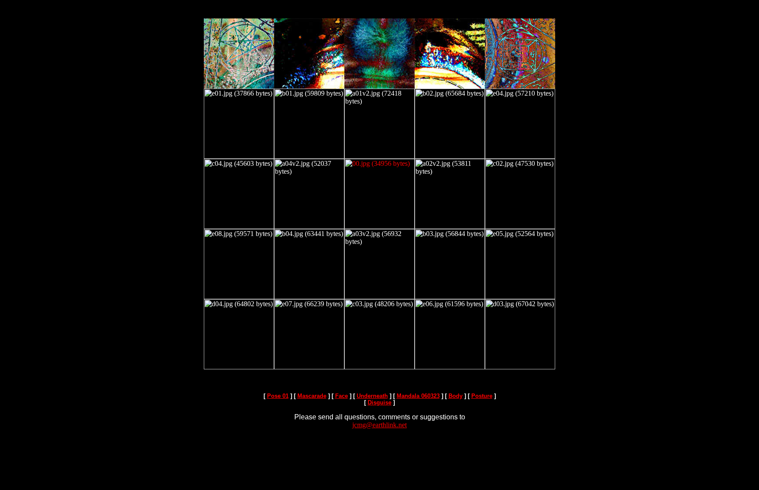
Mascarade (311, 396)
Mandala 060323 (418, 396)
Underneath (372, 396)
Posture (481, 396)
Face (341, 396)
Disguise (379, 402)
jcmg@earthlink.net (379, 425)
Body (455, 396)
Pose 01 (278, 396)
